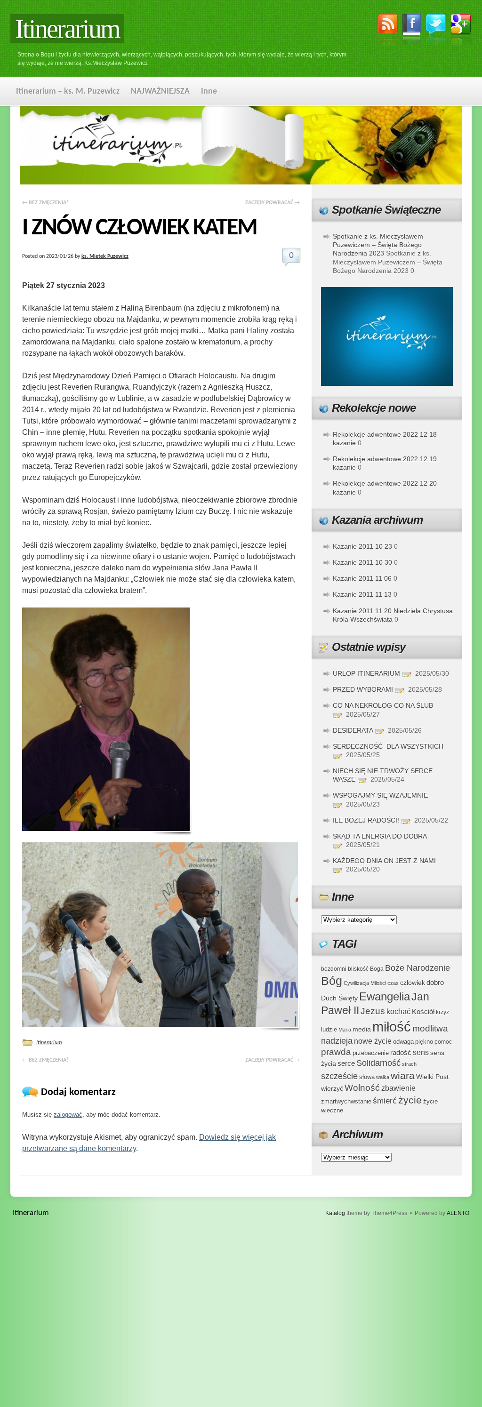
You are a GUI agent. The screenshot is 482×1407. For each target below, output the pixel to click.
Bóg (331, 981)
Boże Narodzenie (417, 968)
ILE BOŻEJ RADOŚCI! (366, 820)
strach (409, 1064)
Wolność (362, 1088)
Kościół (423, 1011)
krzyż (442, 1012)
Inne (209, 91)
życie (410, 1100)
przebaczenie (371, 1052)
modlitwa (430, 1028)
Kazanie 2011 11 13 (362, 594)
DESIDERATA (353, 730)
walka (382, 1077)
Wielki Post (432, 1076)
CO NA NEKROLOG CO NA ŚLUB (383, 705)
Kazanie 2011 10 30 (362, 562)
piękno (424, 1041)
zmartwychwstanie (346, 1101)
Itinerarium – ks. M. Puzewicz (68, 91)
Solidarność (378, 1063)
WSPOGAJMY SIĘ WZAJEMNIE (380, 795)
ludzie (329, 1029)
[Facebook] (411, 31)
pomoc (443, 1042)
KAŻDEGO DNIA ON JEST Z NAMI (384, 860)
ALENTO (458, 1213)
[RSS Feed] (388, 31)
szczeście (339, 1076)
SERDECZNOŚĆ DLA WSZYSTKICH (388, 746)
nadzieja (337, 1041)
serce (346, 1063)
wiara (403, 1075)
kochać (398, 1011)
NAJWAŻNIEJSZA (160, 91)
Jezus (373, 1011)
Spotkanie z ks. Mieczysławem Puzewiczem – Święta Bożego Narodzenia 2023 (378, 244)
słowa (367, 1077)
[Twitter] (436, 31)
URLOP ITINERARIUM (366, 673)
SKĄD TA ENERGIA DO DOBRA (379, 836)
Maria (344, 1029)
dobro (435, 982)
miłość (391, 1026)
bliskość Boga (366, 969)
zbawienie (398, 1088)
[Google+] (461, 31)
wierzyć (332, 1088)
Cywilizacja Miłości (365, 983)
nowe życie (373, 1041)
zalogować (68, 1114)
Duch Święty (339, 998)
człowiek (412, 982)
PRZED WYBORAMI (363, 689)
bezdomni (333, 969)
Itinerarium (67, 28)
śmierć (385, 1100)
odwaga (403, 1041)
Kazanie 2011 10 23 (362, 546)
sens (421, 1052)
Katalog (335, 1213)
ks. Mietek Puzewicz (105, 256)
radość (400, 1052)
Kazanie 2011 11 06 (362, 578)
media (362, 1029)
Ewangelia (384, 996)
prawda (336, 1052)
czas (393, 983)
